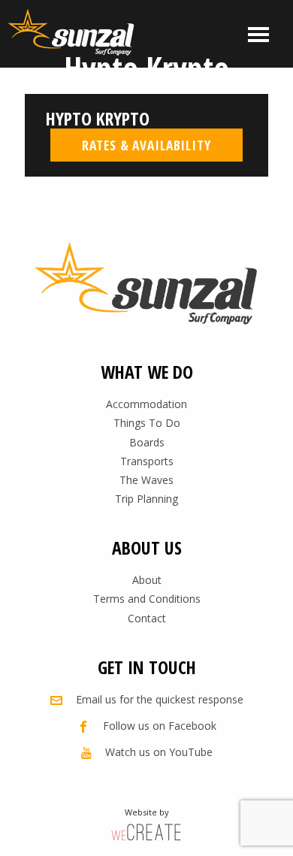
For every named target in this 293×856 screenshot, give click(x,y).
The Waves (146, 480)
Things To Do (146, 423)
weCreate (146, 831)
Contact (147, 618)
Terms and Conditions (147, 598)
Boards (147, 442)
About (147, 580)
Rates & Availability (146, 145)
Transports (147, 461)
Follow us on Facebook (159, 725)
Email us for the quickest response (159, 699)
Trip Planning (146, 499)
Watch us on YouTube (159, 752)
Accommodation (146, 404)
